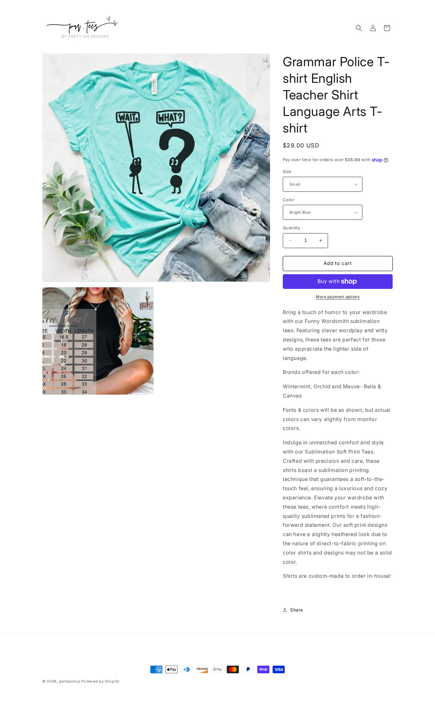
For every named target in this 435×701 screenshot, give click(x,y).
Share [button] (296, 609)
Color (288, 199)
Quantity (291, 227)
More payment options (338, 296)
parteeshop (70, 681)
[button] (359, 28)
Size (287, 171)
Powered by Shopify (100, 681)
